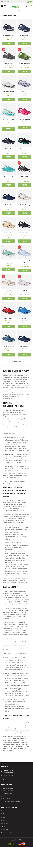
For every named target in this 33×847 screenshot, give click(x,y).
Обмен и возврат (8, 790)
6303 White (24, 290)
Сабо (2, 814)
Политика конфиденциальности (12, 801)
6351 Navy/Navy (24, 35)
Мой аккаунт (6, 798)
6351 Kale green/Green (24, 63)
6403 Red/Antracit (8, 318)
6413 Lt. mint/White (8, 261)
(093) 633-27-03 (5, 1)
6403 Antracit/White (24, 176)
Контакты (6, 796)
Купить (9, 43)
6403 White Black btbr (8, 91)
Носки (3, 820)
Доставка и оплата (8, 788)
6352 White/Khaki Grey (24, 205)
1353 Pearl (8, 290)
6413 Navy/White (24, 233)
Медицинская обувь (7, 833)
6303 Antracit (8, 63)
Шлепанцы (4, 829)
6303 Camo (24, 91)
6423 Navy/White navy (8, 35)
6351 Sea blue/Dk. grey (24, 318)
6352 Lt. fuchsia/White (24, 119)
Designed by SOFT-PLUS (16, 840)
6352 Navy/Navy (9, 148)
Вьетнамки (4, 823)
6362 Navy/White (9, 205)
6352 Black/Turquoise (24, 148)
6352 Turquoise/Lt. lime (9, 176)
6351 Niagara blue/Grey (8, 346)
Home (14, 11)
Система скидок (7, 793)
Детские (3, 826)
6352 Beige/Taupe (8, 233)
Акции (3, 817)
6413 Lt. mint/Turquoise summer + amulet (9, 120)
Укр (30, 1)
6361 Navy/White (24, 346)
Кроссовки (4, 811)
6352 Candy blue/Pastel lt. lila (24, 261)
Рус (28, 1)
